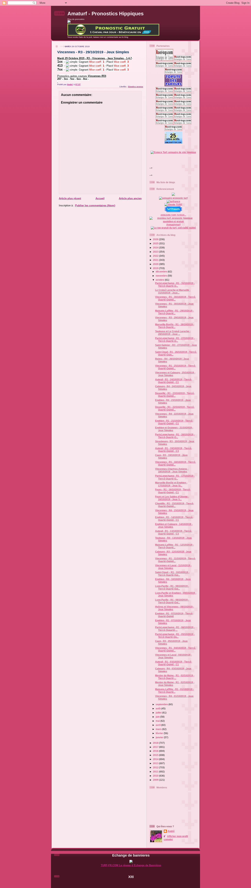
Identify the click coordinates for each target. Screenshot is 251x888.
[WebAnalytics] (131, 883)
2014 (156, 759)
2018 (156, 743)
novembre (162, 275)
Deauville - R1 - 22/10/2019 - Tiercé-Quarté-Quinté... (175, 408)
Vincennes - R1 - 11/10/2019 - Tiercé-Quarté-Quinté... (175, 560)
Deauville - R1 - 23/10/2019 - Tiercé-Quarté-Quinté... (175, 394)
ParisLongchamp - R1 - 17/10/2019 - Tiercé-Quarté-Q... (175, 477)
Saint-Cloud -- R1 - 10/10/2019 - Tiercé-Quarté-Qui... (172, 573)
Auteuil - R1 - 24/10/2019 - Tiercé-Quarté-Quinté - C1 (173, 380)
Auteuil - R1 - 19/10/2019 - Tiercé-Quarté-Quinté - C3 (173, 449)
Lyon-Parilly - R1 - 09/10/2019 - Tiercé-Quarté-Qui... (172, 587)
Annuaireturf (173, 224)
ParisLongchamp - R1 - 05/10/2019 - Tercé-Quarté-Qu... (175, 635)
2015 (156, 755)
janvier (160, 737)
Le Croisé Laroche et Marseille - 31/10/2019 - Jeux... (173, 291)
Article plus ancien (130, 198)
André (171, 831)
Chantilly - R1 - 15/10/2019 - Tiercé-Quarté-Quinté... (174, 504)
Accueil (100, 198)
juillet (159, 712)
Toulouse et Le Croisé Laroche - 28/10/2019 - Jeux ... (172, 332)
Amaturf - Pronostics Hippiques (105, 14)
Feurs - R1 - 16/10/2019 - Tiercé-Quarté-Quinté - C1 (173, 491)
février (160, 733)
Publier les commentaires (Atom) (95, 205)
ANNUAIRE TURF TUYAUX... (173, 215)
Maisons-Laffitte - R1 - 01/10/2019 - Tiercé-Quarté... (174, 690)
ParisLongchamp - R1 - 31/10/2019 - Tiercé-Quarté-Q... (175, 284)
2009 (156, 780)
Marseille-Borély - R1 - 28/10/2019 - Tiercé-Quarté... (174, 325)
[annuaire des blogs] (173, 195)
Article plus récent (70, 198)
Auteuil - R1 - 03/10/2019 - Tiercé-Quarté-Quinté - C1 (173, 663)
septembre (162, 704)
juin (158, 716)
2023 (156, 251)
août (158, 708)
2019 (156, 268)
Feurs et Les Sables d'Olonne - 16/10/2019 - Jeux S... (172, 498)
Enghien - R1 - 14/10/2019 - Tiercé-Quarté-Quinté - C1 (174, 518)
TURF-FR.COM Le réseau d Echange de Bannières (131, 865)
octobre (160, 280)
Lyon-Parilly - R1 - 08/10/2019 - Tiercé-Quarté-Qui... (172, 601)
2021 (156, 260)
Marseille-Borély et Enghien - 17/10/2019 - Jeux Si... (171, 484)
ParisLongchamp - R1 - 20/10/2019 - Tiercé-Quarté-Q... (175, 435)
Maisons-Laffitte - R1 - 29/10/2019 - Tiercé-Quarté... (174, 312)
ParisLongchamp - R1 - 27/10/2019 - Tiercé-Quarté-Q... (175, 339)
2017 (156, 747)
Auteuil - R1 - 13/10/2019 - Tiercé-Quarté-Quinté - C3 (173, 532)
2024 (156, 247)
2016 (156, 751)
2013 (156, 763)
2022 (156, 256)
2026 (156, 239)
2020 (156, 264)
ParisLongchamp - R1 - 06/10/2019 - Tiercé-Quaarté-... (175, 628)
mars (159, 729)
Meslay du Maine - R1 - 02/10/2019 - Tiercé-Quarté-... (174, 676)
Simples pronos (135, 86)
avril (158, 725)
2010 (156, 775)
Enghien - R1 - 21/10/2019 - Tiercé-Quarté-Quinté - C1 (174, 422)
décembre (162, 271)
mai (158, 721)
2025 (156, 243)
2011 (156, 771)
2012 (156, 767)
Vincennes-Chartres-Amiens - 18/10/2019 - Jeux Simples (171, 470)
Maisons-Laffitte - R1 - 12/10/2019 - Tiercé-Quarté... (174, 546)
